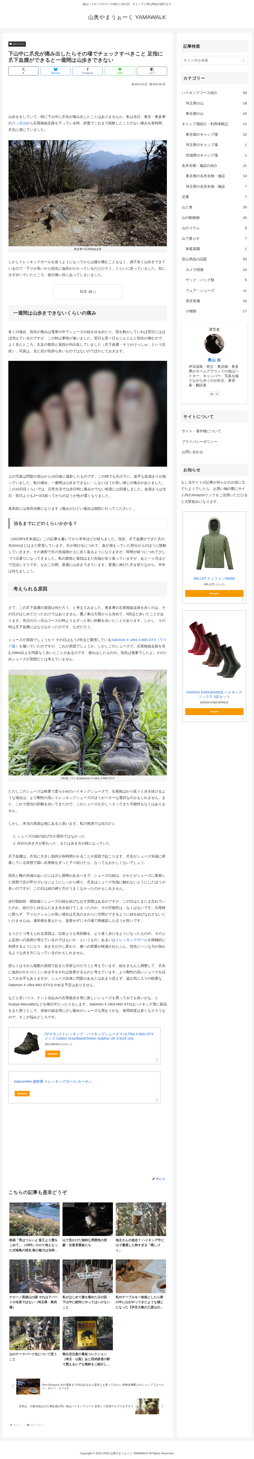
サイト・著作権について (201, 431)
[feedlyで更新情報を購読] (211, 393)
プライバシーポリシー (199, 442)
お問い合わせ (192, 452)
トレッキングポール (131, 940)
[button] (152, 71)
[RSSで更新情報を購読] (217, 393)
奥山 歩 (214, 360)
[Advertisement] (87, 98)
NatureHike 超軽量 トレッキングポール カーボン (53, 1081)
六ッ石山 (19, 123)
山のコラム (19, 43)
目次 (83, 292)
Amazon (53, 1053)
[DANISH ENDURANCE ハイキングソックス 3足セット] (214, 650)
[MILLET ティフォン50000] (214, 543)
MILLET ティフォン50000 (214, 578)
